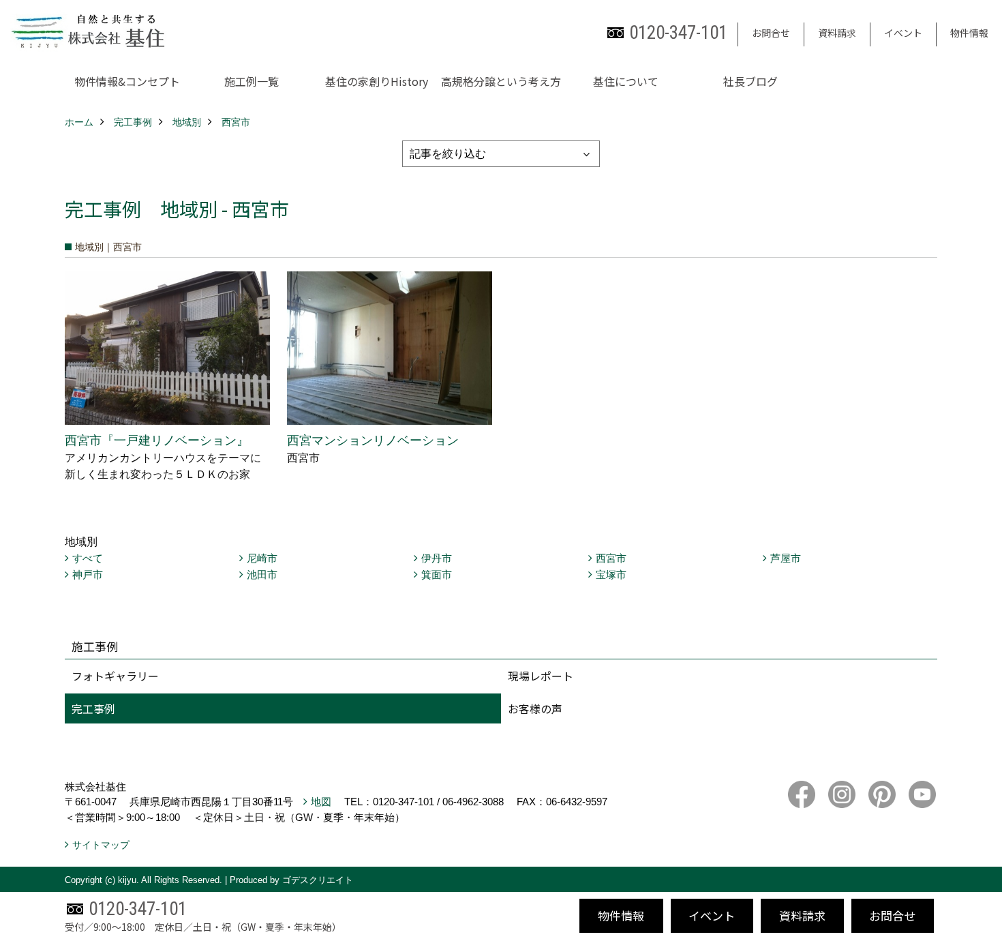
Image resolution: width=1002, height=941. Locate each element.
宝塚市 (611, 574)
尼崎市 (262, 558)
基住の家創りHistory (376, 81)
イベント (903, 33)
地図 (321, 801)
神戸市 (87, 574)
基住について (625, 81)
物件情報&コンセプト (127, 81)
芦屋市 (785, 558)
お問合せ (771, 33)
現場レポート (540, 676)
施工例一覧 (251, 81)
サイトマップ (101, 844)
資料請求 (837, 33)
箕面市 (436, 574)
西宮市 (611, 558)
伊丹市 (436, 558)
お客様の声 (535, 708)
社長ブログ (750, 81)
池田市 (262, 574)
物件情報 (969, 33)
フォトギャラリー (115, 676)
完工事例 (93, 708)
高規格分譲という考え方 (501, 81)
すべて (87, 558)
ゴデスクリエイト (317, 880)
